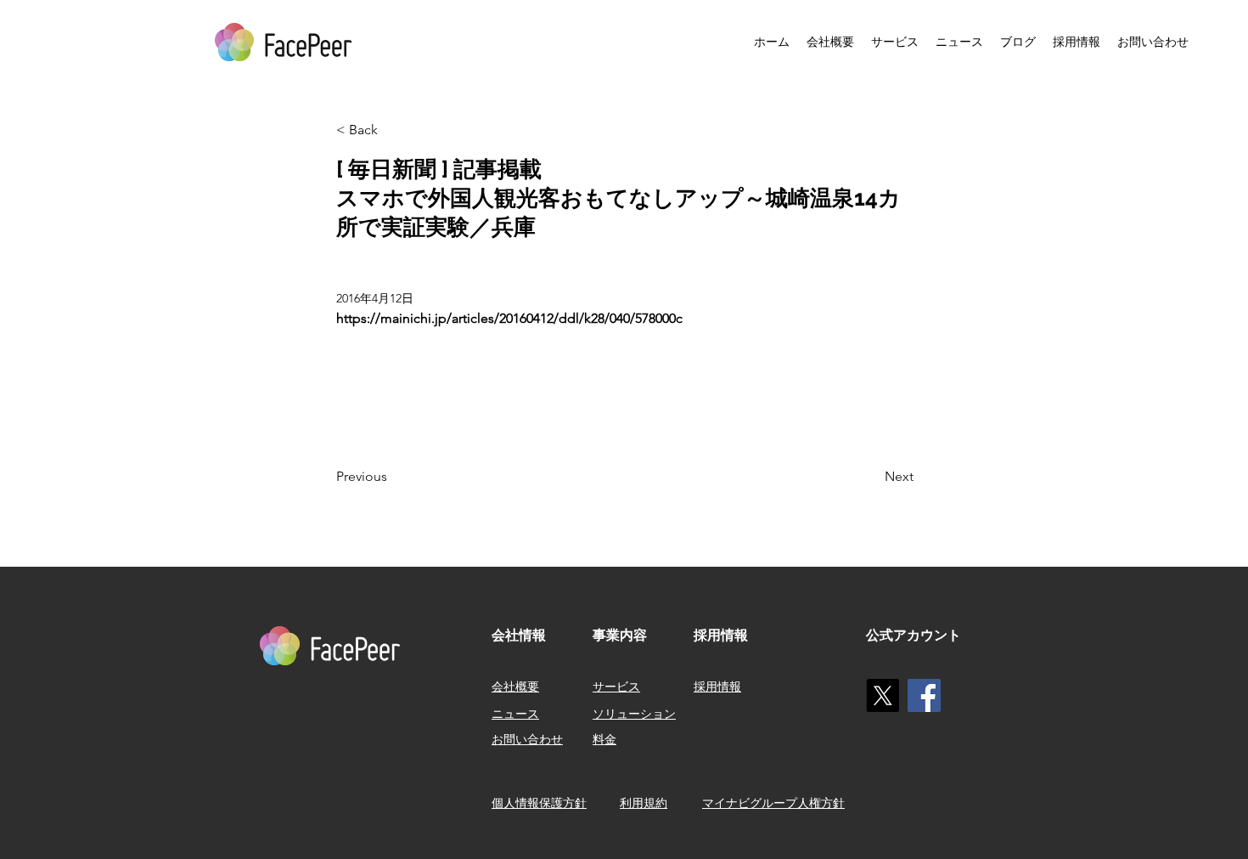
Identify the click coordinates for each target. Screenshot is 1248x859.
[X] (882, 695)
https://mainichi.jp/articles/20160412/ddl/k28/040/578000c (509, 318)
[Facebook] (924, 695)
